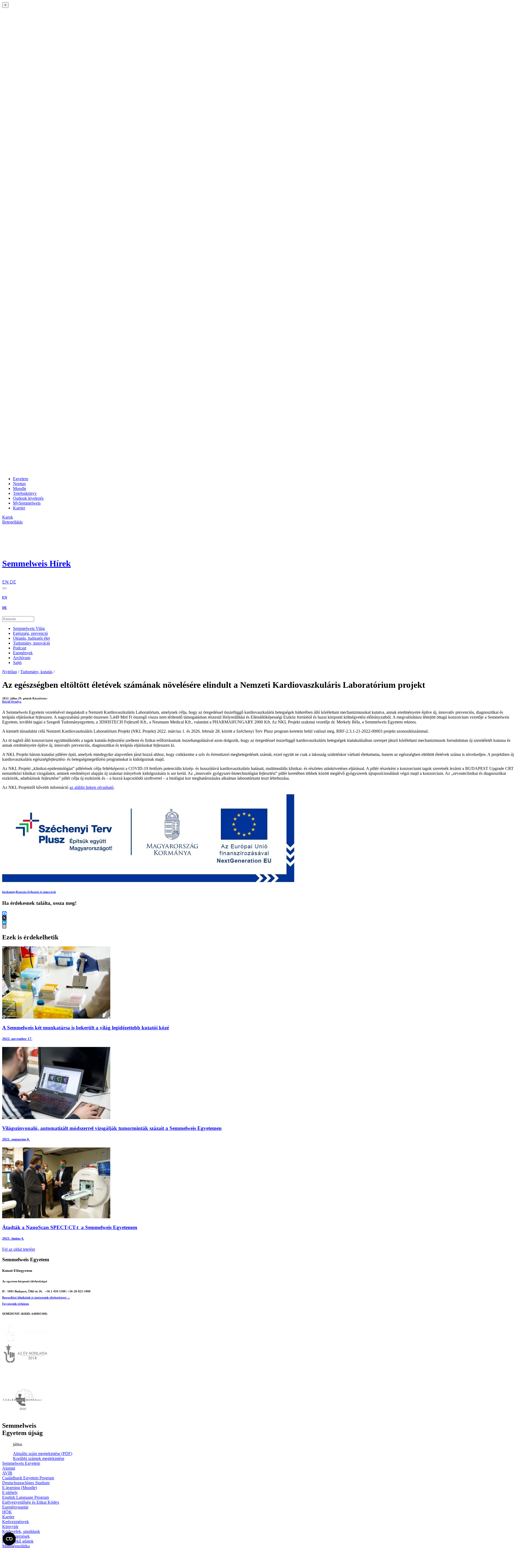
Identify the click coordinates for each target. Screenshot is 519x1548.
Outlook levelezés (28, 498)
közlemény (9, 891)
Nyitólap (9, 671)
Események (23, 652)
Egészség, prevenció (30, 633)
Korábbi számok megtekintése (38, 1458)
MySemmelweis (27, 503)
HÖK (7, 1512)
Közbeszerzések (16, 1536)
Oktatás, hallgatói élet (31, 638)
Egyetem (20, 478)
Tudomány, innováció (31, 643)
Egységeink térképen (15, 1303)
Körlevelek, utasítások (21, 1531)
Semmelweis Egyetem (21, 1463)
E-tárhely (10, 1492)
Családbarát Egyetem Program (28, 1478)
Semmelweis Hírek (36, 563)
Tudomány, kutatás (36, 671)
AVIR (7, 1473)
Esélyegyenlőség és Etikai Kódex (30, 1502)
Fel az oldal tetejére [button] (18, 1249)
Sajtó (17, 662)
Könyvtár (10, 1526)
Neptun (19, 483)
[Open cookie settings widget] (9, 1538)
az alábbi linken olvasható (91, 787)
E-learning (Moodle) (19, 1487)
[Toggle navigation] (4, 588)
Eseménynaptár (15, 1507)
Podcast (19, 648)
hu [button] (4, 577)
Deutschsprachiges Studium (25, 1482)
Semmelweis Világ (29, 628)
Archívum (21, 657)
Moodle (19, 488)
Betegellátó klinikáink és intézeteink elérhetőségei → (36, 1297)
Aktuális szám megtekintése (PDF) (42, 1453)
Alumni (8, 1468)
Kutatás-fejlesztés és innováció (36, 891)
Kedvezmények (15, 1521)
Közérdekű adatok (18, 1541)
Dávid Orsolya (11, 701)
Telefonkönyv (25, 493)
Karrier (19, 508)
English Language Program (25, 1497)
